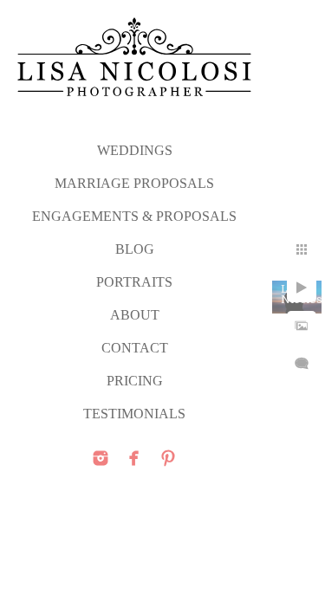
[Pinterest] (168, 458)
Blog (134, 249)
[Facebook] (134, 458)
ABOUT (134, 314)
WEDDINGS (134, 150)
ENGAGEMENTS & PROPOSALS (134, 216)
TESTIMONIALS (134, 413)
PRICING (135, 380)
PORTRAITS (134, 282)
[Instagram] (100, 458)
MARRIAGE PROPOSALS (134, 183)
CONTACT (134, 347)
